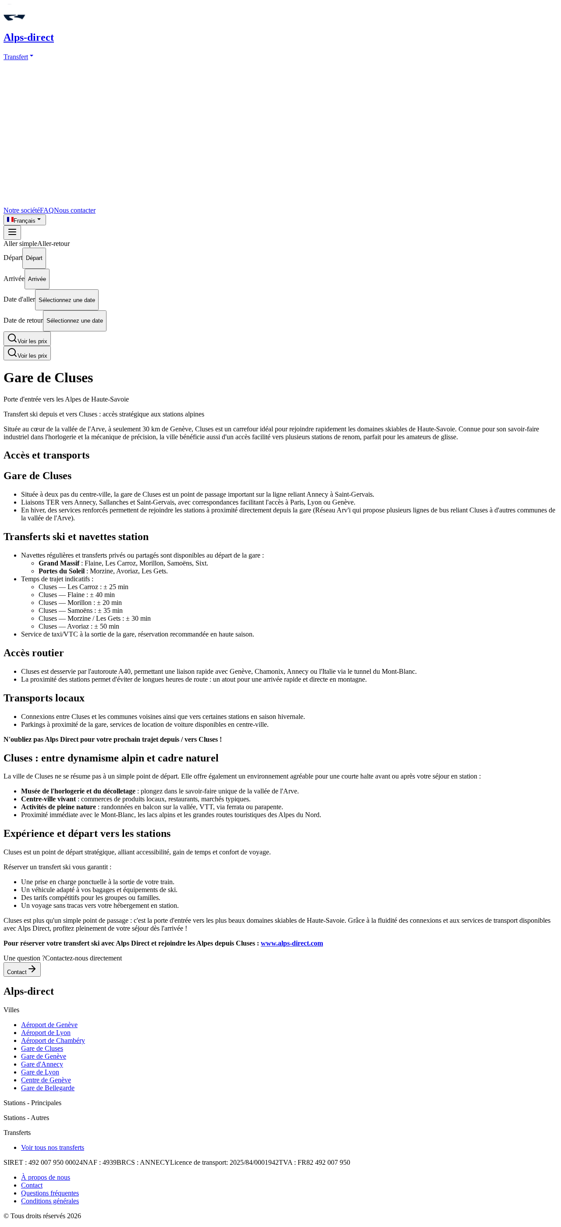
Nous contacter (75, 210)
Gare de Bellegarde (48, 1088)
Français (25, 220)
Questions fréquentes (50, 1193)
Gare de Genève (43, 1056)
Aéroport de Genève (49, 1024)
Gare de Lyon (40, 1072)
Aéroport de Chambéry (53, 1040)
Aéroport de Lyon (46, 1032)
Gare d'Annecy (42, 1064)
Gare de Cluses (42, 1048)
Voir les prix (32, 341)
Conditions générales (50, 1201)
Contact (17, 972)
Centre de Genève (46, 1080)
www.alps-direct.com (292, 943)
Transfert (16, 56)
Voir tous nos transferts (52, 1147)
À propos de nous (45, 1177)
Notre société (22, 210)
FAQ (47, 210)
